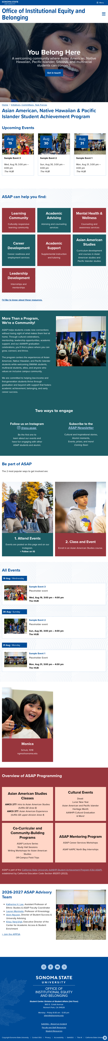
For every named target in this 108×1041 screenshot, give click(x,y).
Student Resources (54, 1031)
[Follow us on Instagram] (19, 427)
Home (5, 105)
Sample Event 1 (84, 158)
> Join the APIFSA (11, 934)
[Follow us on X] (64, 967)
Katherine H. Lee (14, 904)
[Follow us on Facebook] (50, 967)
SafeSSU (70, 1037)
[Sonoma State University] (10, 2)
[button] (105, 1038)
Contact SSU (37, 1037)
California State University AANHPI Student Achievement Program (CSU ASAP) (62, 870)
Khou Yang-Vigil (14, 921)
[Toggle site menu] (103, 14)
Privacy (48, 1037)
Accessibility (59, 1037)
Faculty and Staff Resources (54, 1027)
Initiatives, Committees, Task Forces (29, 105)
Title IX (80, 1037)
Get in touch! (54, 73)
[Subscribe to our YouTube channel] (57, 967)
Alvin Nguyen (13, 914)
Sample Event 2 (48, 158)
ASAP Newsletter (81, 427)
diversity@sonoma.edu (54, 1015)
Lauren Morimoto (15, 911)
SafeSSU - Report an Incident (54, 1024)
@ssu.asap (29, 427)
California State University (95, 1037)
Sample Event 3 (12, 158)
